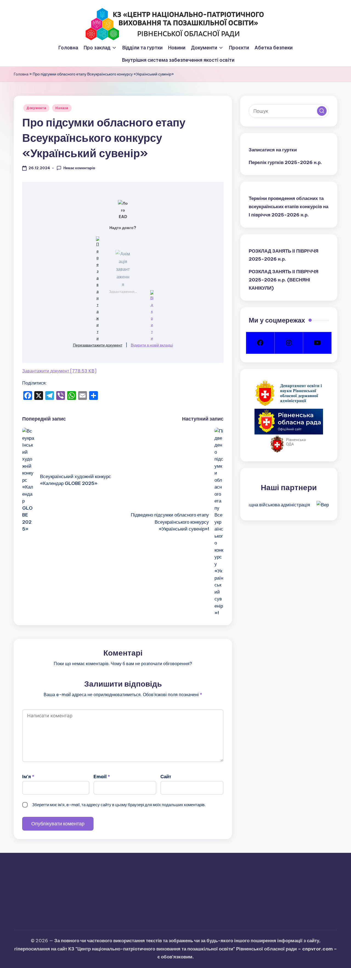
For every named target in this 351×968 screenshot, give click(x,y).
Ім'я (28, 777)
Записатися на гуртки (273, 150)
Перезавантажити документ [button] (97, 345)
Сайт (165, 777)
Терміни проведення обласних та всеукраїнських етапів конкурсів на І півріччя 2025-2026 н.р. (288, 206)
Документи (36, 108)
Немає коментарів (79, 168)
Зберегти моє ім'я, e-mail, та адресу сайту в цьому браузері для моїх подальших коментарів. (118, 804)
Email (102, 777)
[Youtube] (317, 343)
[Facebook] (260, 343)
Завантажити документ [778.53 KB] (59, 371)
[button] (322, 111)
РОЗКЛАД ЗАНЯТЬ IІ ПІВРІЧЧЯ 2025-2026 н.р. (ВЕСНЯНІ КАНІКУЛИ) (283, 280)
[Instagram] (288, 343)
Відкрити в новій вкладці (152, 345)
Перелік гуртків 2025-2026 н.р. (285, 162)
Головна (21, 74)
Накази (61, 108)
